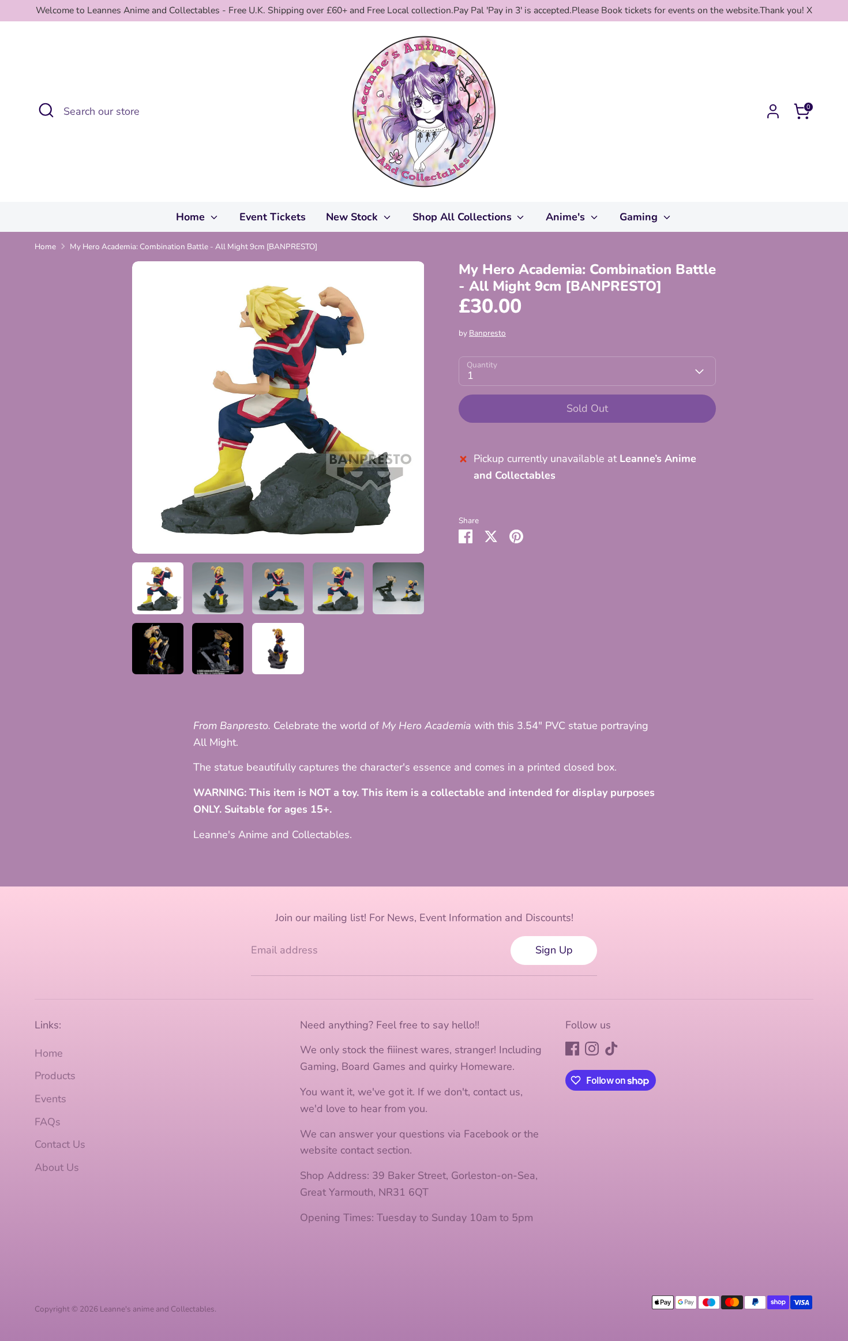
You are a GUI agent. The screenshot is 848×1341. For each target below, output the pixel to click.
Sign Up (554, 950)
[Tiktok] (611, 1048)
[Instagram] (592, 1048)
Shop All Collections (463, 217)
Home (192, 217)
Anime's (567, 217)
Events (50, 1099)
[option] (278, 411)
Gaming (640, 217)
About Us (57, 1167)
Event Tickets (272, 217)
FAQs (48, 1122)
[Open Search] (46, 110)
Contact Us (60, 1144)
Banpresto (487, 333)
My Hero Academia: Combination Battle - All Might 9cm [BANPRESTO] (193, 246)
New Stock (353, 217)
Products (55, 1076)
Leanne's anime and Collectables (157, 1309)
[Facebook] (572, 1048)
